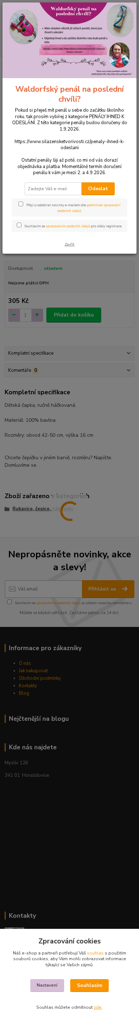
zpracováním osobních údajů (68, 226)
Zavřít (69, 244)
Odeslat (98, 188)
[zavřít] (123, 13)
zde (98, 1007)
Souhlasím (89, 985)
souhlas (95, 953)
